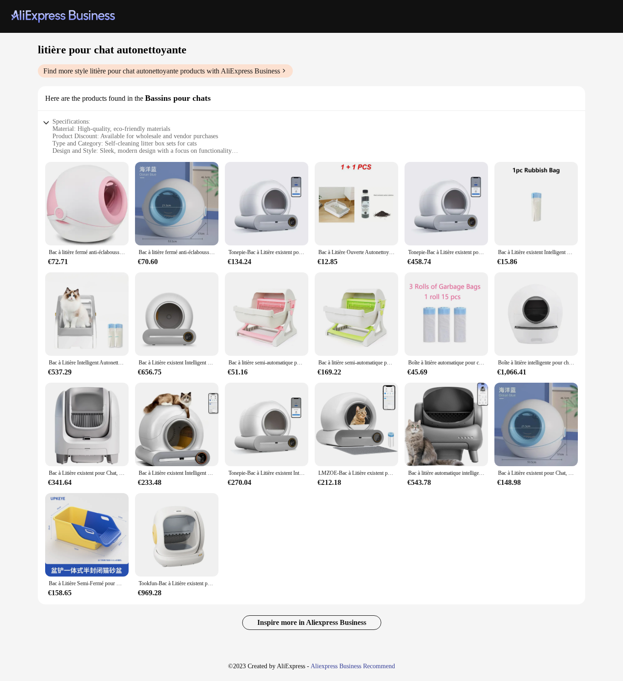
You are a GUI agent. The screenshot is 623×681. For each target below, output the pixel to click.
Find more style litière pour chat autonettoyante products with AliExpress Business (161, 71)
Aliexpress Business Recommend (353, 666)
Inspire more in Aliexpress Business (311, 622)
